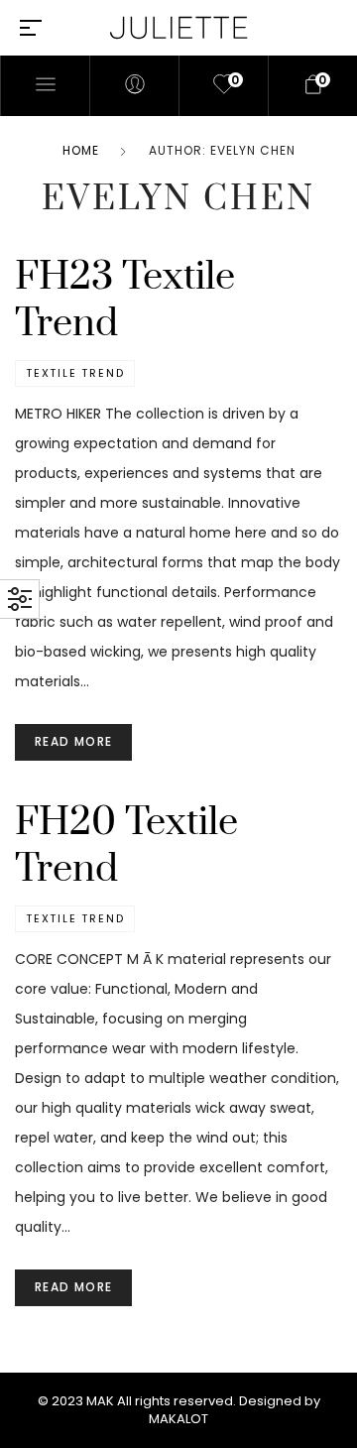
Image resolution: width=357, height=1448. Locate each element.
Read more (73, 741)
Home (80, 150)
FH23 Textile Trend (125, 300)
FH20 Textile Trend (126, 846)
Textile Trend (75, 373)
